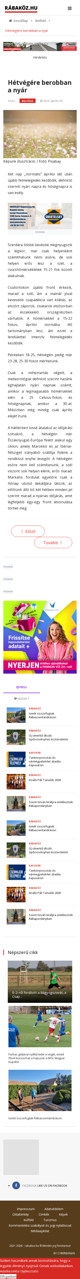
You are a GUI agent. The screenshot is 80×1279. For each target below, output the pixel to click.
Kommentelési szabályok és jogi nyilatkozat (40, 1225)
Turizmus (50, 1220)
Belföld (27, 101)
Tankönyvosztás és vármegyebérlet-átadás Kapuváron (45, 761)
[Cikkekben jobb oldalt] (40, 637)
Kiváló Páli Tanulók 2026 (45, 780)
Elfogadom (8, 1276)
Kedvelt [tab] (23, 699)
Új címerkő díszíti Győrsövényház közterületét (48, 737)
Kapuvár (35, 752)
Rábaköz (35, 708)
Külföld (29, 1220)
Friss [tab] (23, 687)
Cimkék (44, 1214)
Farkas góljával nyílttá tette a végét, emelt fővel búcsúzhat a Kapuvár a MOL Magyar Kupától (36, 1058)
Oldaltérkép (20, 1214)
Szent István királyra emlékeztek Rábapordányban (51, 804)
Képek (63, 1214)
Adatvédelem (53, 1209)
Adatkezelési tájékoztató (19, 1271)
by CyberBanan (64, 1253)
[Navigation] (70, 8)
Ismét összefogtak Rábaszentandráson (42, 715)
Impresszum (26, 1209)
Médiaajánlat (40, 1231)
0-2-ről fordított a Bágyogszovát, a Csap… (39, 994)
